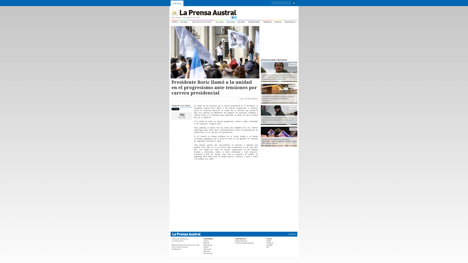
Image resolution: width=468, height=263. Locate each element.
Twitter (269, 241)
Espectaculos (207, 245)
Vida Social (230, 22)
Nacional (241, 22)
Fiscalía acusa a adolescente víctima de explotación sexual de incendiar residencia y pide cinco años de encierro (279, 141)
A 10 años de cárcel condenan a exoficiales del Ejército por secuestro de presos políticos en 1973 (278, 120)
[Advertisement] (214, 169)
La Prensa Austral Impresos (244, 243)
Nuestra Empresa (241, 241)
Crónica (175, 22)
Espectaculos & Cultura (201, 22)
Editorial (184, 22)
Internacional (254, 22)
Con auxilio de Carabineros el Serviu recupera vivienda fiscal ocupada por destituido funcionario (278, 98)
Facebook (270, 243)
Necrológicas (290, 22)
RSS (268, 247)
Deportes (278, 22)
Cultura (205, 247)
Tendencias (267, 22)
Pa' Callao (220, 22)
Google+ (270, 245)
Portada (177, 3)
